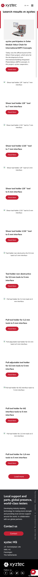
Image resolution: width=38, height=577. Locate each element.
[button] (19, 476)
